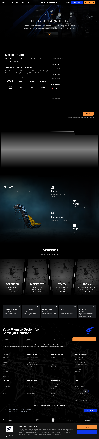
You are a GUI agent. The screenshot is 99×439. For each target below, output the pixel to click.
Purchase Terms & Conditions (82, 384)
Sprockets (53, 359)
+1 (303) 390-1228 (57, 196)
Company (13, 354)
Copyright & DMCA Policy (81, 400)
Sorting (4, 384)
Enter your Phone (55, 84)
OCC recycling (54, 384)
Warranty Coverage (79, 386)
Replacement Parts (57, 354)
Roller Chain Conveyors (32, 357)
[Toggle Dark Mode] (68, 2)
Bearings (53, 357)
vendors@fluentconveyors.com (81, 207)
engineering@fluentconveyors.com (60, 220)
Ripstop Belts (78, 366)
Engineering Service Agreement (82, 395)
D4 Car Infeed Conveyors (32, 366)
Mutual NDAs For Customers (82, 393)
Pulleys (52, 364)
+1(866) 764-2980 (13, 61)
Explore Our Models (31, 393)
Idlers (52, 362)
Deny (87, 432)
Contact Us (5, 357)
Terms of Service (89, 117)
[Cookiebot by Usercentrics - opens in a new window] (9, 436)
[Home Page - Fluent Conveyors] (46, 14)
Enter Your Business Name (58, 54)
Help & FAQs (30, 386)
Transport (5, 395)
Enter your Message (56, 94)
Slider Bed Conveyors (32, 359)
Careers (5, 364)
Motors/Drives (54, 366)
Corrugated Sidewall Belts (81, 364)
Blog (4, 373)
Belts (12, 2)
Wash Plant (5, 393)
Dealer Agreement (79, 388)
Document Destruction (8, 386)
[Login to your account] (97, 2)
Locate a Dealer (89, 2)
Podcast (5, 362)
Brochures (29, 391)
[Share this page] (85, 391)
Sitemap (62, 405)
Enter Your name (55, 64)
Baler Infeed (5, 388)
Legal (85, 380)
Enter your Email (55, 74)
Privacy (36, 405)
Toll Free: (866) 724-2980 (8, 411)
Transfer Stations (55, 395)
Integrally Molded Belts (80, 362)
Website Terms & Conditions (49, 405)
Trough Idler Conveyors (32, 362)
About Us (5, 359)
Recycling (53, 393)
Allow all (87, 427)
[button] (53, 88)
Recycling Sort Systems (32, 364)
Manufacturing (54, 388)
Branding (5, 366)
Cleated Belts (78, 369)
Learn (22, 2)
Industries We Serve (57, 380)
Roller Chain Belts (79, 357)
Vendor (4, 376)
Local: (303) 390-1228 (23, 411)
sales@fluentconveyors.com (58, 194)
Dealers (29, 2)
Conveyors (5, 2)
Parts (17, 2)
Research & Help (32, 380)
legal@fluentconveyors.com (80, 232)
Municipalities (54, 391)
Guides (28, 384)
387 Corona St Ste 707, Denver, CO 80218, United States (26, 58)
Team (4, 369)
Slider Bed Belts (78, 359)
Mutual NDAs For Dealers (81, 391)
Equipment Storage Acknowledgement (84, 398)
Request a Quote (76, 2)
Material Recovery (7, 391)
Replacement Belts (81, 354)
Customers (5, 371)
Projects (29, 388)
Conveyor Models (32, 354)
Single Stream (54, 386)
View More (29, 369)
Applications (13, 380)
